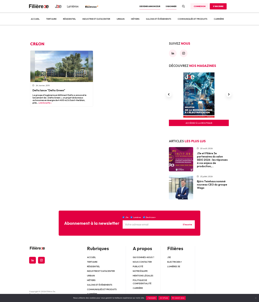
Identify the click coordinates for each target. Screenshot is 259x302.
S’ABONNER (171, 6)
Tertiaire (51, 19)
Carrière (219, 19)
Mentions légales (143, 275)
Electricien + (174, 261)
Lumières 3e (173, 266)
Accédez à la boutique (198, 123)
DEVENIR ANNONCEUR (149, 6)
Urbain (121, 19)
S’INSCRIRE (218, 6)
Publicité (138, 266)
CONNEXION (199, 6)
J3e (169, 257)
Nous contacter (142, 261)
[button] (169, 94)
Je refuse (164, 298)
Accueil (35, 19)
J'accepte (151, 298)
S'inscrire (187, 224)
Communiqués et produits (192, 19)
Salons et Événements (158, 19)
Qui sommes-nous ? (143, 257)
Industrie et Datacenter (96, 19)
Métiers (135, 19)
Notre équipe (140, 271)
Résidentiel (69, 19)
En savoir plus (178, 298)
